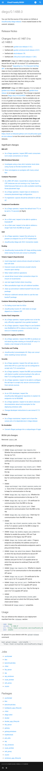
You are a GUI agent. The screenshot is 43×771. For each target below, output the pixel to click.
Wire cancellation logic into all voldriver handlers (22, 285)
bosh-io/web (12, 764)
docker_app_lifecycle (12, 721)
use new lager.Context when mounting (18, 282)
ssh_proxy (8, 683)
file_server (8, 670)
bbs (6, 660)
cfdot (6, 666)
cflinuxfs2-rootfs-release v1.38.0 (25, 57)
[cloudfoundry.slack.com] (6, 767)
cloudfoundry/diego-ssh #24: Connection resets (21, 242)
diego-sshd (8, 715)
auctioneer (8, 656)
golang (7, 728)
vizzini (7, 686)
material (25, 764)
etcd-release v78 (19, 53)
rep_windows (9, 676)
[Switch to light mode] (35, 2)
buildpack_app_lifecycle (13, 708)
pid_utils (7, 738)
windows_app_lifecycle (13, 758)
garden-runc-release (8, 90)
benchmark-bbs (10, 663)
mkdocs (18, 764)
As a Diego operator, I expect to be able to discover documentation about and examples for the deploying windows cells (22, 404)
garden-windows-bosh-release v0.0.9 (26, 50)
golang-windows (10, 731)
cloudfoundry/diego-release (11, 22)
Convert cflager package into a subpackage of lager (23, 429)
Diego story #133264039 (16, 96)
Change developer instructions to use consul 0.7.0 (22, 410)
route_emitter (9, 680)
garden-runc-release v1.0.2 (23, 47)
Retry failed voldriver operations (16, 273)
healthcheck (9, 735)
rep (6, 673)
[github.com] (2, 767)
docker (7, 718)
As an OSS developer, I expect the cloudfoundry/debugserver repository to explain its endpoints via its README (22, 395)
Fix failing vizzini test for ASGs (15, 305)
